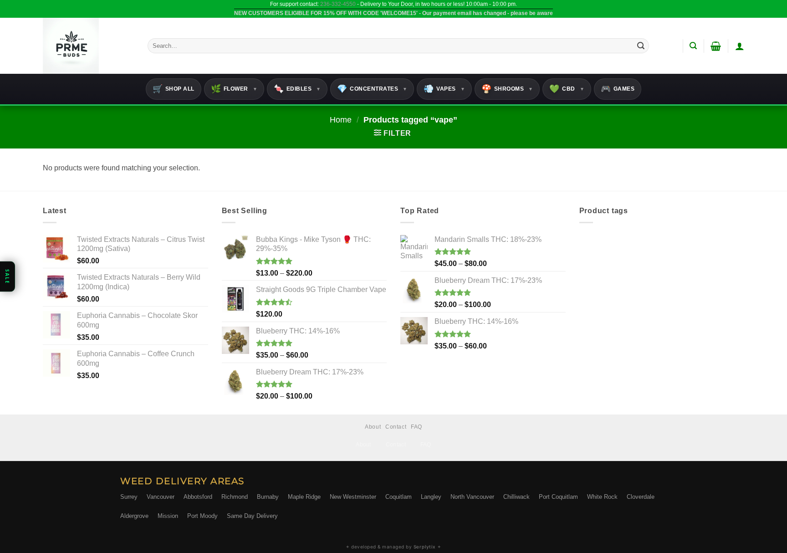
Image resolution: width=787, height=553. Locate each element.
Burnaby (268, 496)
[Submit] (641, 46)
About (373, 427)
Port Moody (202, 515)
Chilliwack (516, 496)
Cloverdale (640, 496)
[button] (693, 46)
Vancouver (160, 496)
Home (341, 119)
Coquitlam (398, 496)
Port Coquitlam (558, 496)
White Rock (602, 496)
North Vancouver (472, 496)
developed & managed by (393, 546)
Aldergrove (134, 515)
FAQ (416, 427)
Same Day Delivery (252, 515)
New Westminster (353, 496)
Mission (168, 515)
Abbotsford (198, 496)
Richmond (234, 496)
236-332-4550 (338, 4)
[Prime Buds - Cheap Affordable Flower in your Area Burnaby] (88, 46)
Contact (395, 427)
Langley (431, 496)
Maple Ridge (304, 496)
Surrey (129, 496)
